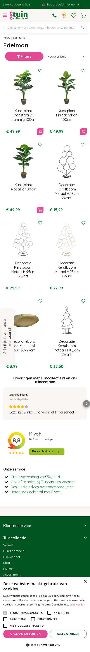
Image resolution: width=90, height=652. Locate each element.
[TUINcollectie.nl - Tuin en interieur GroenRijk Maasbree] (19, 15)
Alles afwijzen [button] (68, 634)
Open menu (5, 15)
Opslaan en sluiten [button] (25, 634)
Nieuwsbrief (11, 557)
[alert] (45, 614)
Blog (6, 563)
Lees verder (77, 604)
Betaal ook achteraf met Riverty (36, 492)
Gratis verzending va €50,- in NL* (37, 477)
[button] (3, 403)
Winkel (8, 545)
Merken (8, 569)
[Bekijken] (83, 15)
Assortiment (12, 574)
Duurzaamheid (13, 551)
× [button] (85, 581)
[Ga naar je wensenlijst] (73, 15)
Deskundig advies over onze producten (42, 487)
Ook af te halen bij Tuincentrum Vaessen (43, 482)
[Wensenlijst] (73, 15)
